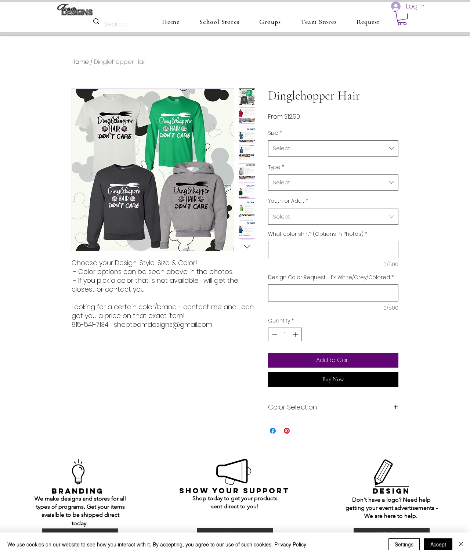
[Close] (461, 544)
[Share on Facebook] (272, 430)
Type (276, 167)
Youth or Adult (288, 201)
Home (80, 62)
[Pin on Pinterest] (286, 430)
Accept (438, 544)
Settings (404, 544)
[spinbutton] (285, 334)
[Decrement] (273, 334)
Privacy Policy (290, 544)
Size (275, 133)
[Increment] (296, 334)
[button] (402, 18)
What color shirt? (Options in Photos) (317, 234)
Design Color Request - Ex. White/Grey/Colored (331, 277)
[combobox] (333, 148)
